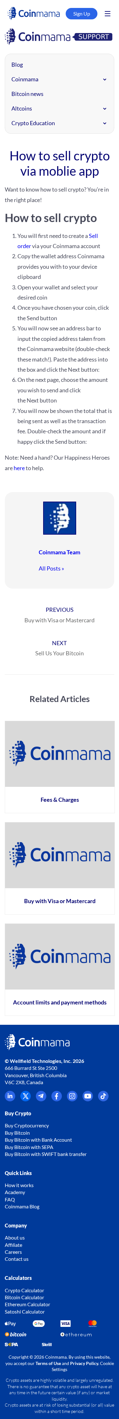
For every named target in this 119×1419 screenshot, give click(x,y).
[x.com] (25, 1099)
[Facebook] (56, 1099)
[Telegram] (41, 1099)
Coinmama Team (59, 552)
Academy (15, 1192)
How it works (19, 1185)
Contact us (17, 1259)
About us (15, 1237)
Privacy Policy (84, 1363)
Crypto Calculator (24, 1290)
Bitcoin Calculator (24, 1297)
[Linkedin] (10, 1099)
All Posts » (51, 568)
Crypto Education (33, 122)
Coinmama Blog (22, 1206)
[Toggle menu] (107, 13)
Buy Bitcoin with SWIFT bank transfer (46, 1154)
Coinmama (24, 79)
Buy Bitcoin (17, 1133)
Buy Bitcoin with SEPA (29, 1147)
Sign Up (81, 13)
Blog (17, 64)
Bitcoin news (27, 93)
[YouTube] (88, 1099)
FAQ (10, 1199)
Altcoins (21, 108)
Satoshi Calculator (25, 1311)
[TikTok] (103, 1099)
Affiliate (13, 1245)
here (19, 467)
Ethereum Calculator (27, 1304)
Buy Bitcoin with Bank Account (38, 1140)
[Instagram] (72, 1099)
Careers (13, 1252)
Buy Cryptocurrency (27, 1125)
